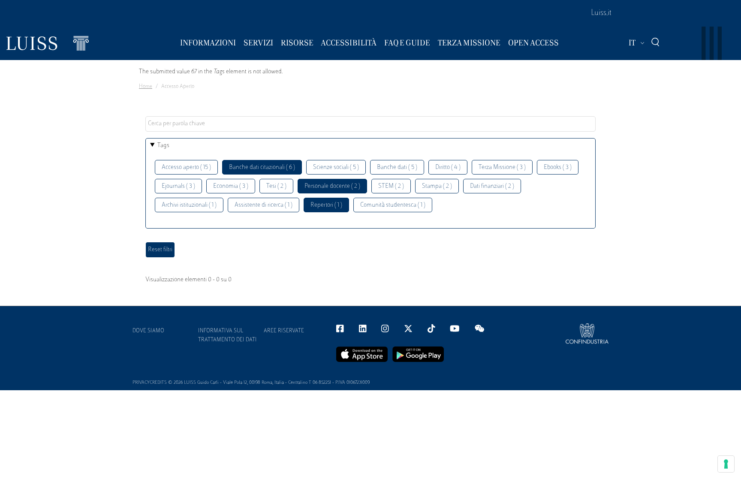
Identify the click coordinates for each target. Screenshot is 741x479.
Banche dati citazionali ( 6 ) (262, 167)
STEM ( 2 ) (391, 186)
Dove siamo (148, 331)
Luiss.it (601, 13)
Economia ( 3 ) (230, 186)
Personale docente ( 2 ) (332, 186)
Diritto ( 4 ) (448, 167)
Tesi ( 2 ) (276, 186)
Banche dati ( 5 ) (397, 167)
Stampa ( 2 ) (437, 186)
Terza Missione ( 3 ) (502, 167)
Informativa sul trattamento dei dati (227, 335)
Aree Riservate (284, 331)
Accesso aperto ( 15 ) (186, 167)
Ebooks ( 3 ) (558, 167)
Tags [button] (163, 145)
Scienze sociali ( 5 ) (336, 167)
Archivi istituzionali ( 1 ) (189, 205)
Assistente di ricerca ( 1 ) (263, 205)
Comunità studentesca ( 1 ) (392, 205)
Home (145, 86)
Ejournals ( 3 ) (178, 186)
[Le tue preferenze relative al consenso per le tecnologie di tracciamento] (726, 464)
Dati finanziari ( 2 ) (492, 186)
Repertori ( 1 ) (326, 205)
